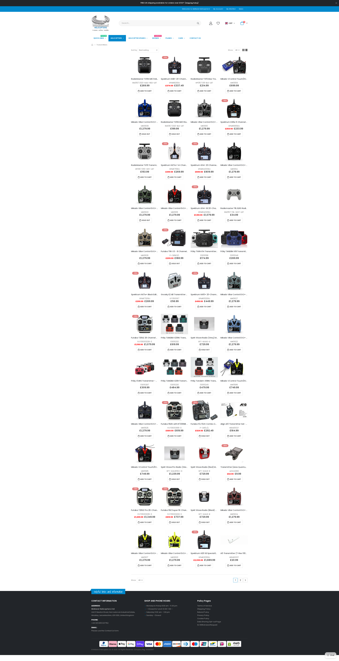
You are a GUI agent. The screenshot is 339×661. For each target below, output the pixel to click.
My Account (218, 9)
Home (92, 45)
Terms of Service (204, 605)
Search (198, 23)
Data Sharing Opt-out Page (209, 621)
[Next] (245, 580)
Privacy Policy (203, 615)
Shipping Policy (192, 3)
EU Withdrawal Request (207, 625)
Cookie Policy (203, 618)
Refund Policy (203, 612)
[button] (230, 23)
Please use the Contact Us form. (105, 630)
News (241, 9)
